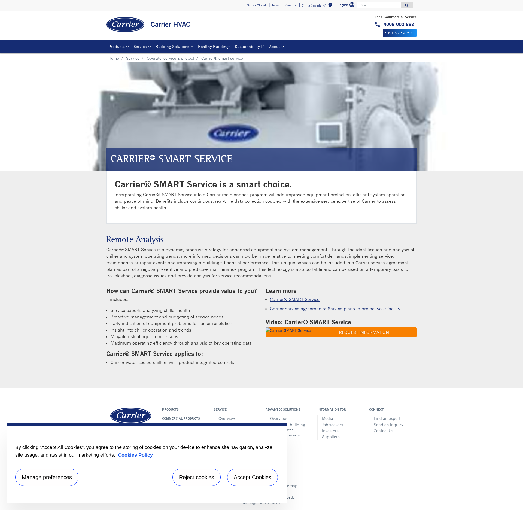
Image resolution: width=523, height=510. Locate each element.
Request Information (363, 332)
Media (327, 418)
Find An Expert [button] (400, 33)
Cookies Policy (135, 455)
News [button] (275, 5)
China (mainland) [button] (318, 6)
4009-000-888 (398, 24)
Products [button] (116, 46)
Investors (330, 430)
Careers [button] (290, 5)
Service (132, 58)
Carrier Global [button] (256, 5)
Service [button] (140, 46)
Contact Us (383, 430)
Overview (226, 418)
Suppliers (331, 436)
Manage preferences (47, 477)
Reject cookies (196, 477)
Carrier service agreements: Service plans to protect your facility (335, 308)
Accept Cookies (252, 477)
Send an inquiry (388, 424)
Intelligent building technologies (287, 426)
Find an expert (387, 418)
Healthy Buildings (214, 46)
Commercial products (181, 418)
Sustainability (251, 47)
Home (113, 58)
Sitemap (289, 485)
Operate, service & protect (170, 58)
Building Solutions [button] (172, 46)
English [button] (347, 6)
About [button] (274, 46)
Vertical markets (285, 435)
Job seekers (332, 424)
